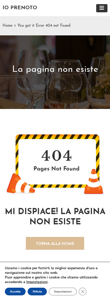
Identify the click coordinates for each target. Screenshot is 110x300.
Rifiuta (37, 291)
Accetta (15, 291)
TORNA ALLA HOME (55, 244)
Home (8, 26)
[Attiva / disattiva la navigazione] (101, 8)
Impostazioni (37, 282)
